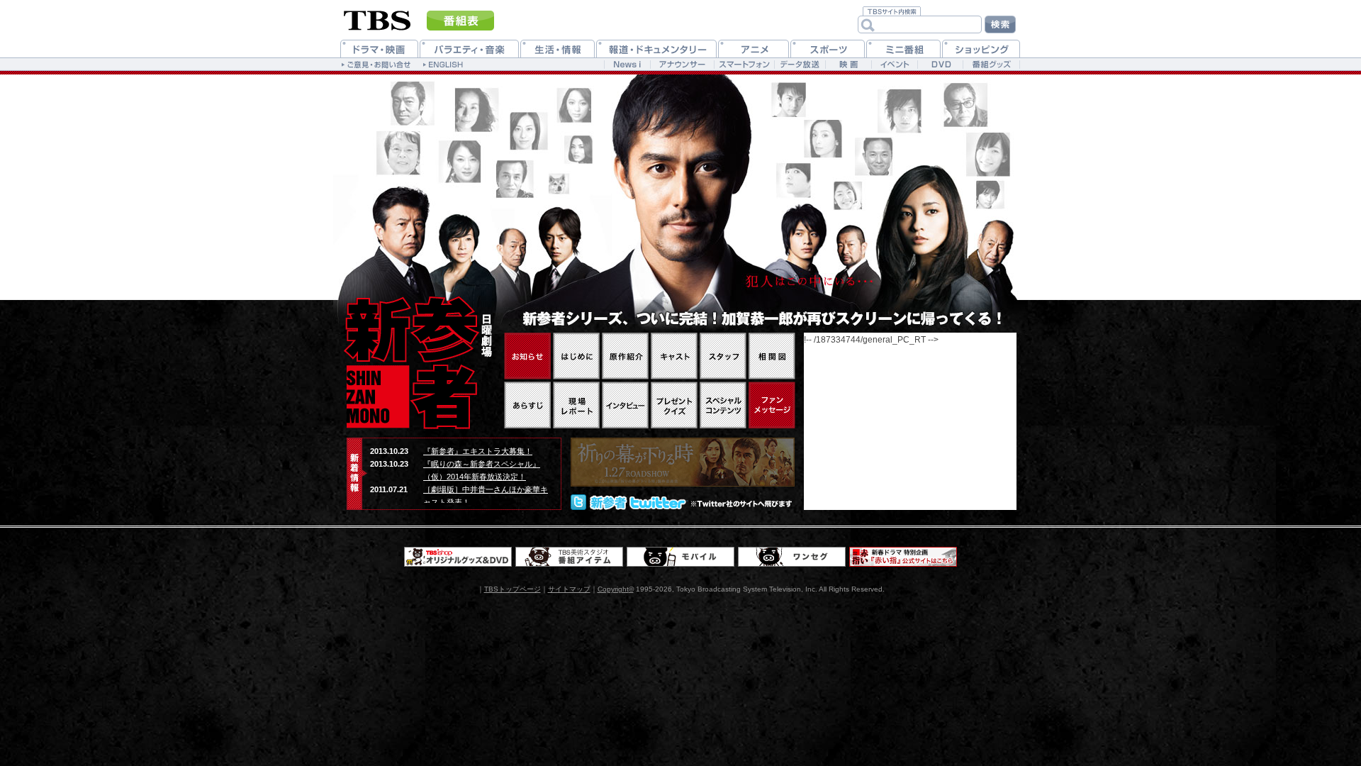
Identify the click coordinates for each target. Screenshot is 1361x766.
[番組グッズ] (991, 64)
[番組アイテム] (569, 557)
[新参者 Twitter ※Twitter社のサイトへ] (683, 502)
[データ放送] (799, 64)
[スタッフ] (723, 356)
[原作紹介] (625, 356)
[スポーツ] (827, 48)
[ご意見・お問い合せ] (377, 64)
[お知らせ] (527, 356)
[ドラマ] (379, 48)
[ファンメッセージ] (772, 405)
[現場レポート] (576, 405)
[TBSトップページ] (377, 19)
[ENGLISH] (445, 64)
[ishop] (458, 557)
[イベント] (894, 64)
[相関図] (772, 356)
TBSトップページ (512, 589)
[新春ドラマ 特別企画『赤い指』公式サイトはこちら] (903, 557)
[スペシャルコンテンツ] (723, 405)
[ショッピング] (981, 48)
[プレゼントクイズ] (674, 405)
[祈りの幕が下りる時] (683, 462)
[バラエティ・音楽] (469, 48)
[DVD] (940, 64)
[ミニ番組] (903, 48)
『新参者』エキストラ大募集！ (477, 451)
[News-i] (627, 64)
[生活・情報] (557, 48)
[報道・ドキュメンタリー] (656, 48)
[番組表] (460, 20)
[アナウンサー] (682, 64)
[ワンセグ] (792, 557)
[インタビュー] (625, 405)
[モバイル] (680, 557)
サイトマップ (569, 589)
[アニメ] (753, 48)
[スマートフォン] (744, 64)
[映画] (848, 64)
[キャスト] (674, 356)
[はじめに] (576, 356)
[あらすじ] (527, 405)
